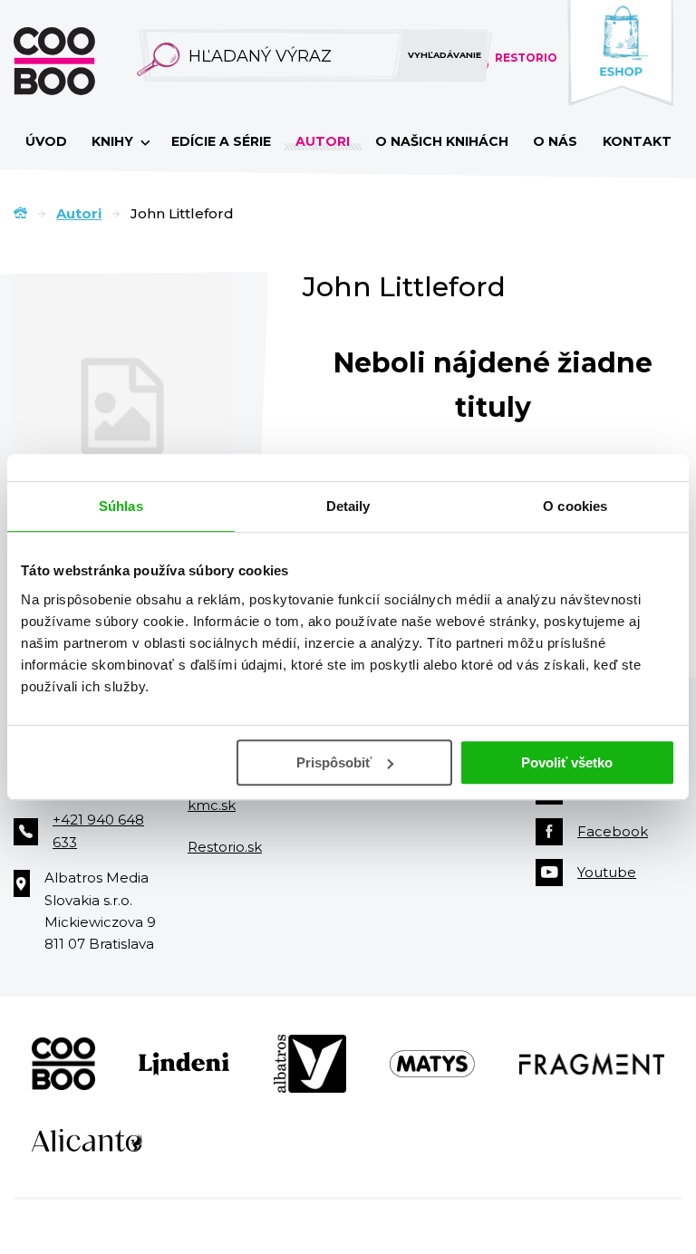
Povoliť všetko (567, 762)
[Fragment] (592, 1064)
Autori (322, 141)
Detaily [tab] (348, 506)
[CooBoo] (63, 1064)
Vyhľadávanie (444, 55)
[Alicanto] (87, 1140)
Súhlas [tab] (121, 506)
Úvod (46, 141)
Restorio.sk (225, 846)
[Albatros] (310, 1064)
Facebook (612, 831)
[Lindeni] (184, 1064)
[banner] (83, 61)
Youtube (606, 872)
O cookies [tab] (575, 506)
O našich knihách (441, 141)
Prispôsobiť (334, 762)
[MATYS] (432, 1064)
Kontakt (637, 141)
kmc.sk (212, 805)
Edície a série (221, 141)
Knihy (114, 141)
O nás (555, 141)
